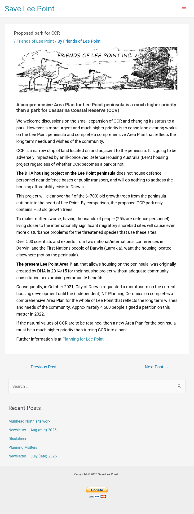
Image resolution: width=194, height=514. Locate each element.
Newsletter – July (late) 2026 (33, 456)
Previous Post (41, 367)
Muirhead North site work (29, 421)
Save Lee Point (29, 8)
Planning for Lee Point (83, 339)
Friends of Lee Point (35, 41)
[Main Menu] (183, 8)
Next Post (156, 367)
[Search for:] (97, 386)
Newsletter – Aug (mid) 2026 (33, 430)
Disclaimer (17, 438)
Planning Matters (23, 447)
